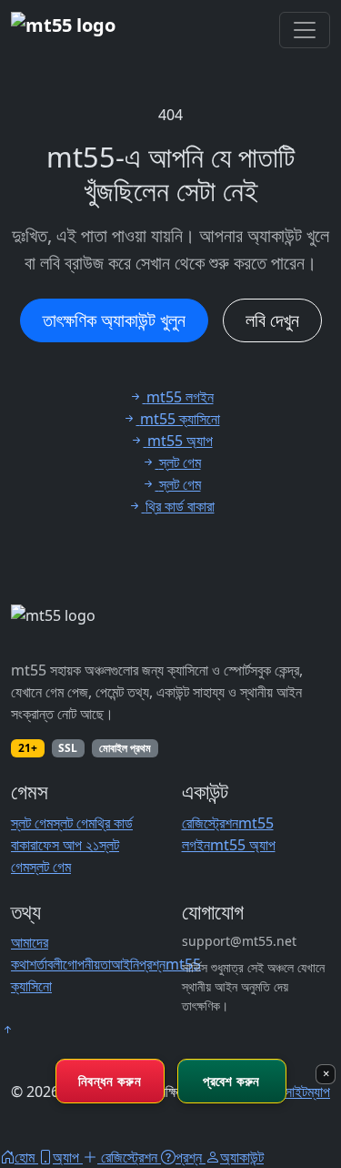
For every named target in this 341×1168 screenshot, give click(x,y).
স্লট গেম (32, 823)
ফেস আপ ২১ (68, 845)
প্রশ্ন (152, 964)
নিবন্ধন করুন (109, 1081)
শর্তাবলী (46, 964)
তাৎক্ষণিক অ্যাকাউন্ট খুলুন (114, 320)
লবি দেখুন (272, 320)
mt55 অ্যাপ (243, 845)
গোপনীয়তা (87, 964)
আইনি (125, 964)
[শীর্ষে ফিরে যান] (7, 1030)
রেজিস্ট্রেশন (210, 823)
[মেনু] (304, 30)
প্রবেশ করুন (231, 1081)
